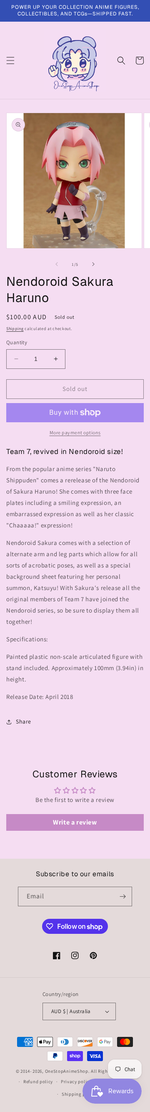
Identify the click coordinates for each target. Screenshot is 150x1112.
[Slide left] (57, 264)
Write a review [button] (75, 822)
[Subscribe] (122, 896)
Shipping (15, 328)
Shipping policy (79, 1094)
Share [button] (23, 721)
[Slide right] (93, 264)
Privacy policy (76, 1081)
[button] (10, 60)
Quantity (16, 342)
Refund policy (38, 1081)
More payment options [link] (75, 432)
